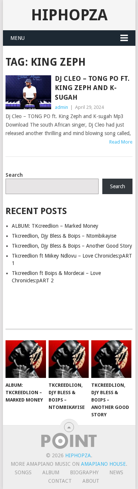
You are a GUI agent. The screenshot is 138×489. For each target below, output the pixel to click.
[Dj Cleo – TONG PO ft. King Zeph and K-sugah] (28, 92)
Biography (84, 472)
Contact (60, 481)
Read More (120, 142)
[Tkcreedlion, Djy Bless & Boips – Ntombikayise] (69, 359)
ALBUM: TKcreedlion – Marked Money (55, 226)
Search (14, 175)
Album (50, 472)
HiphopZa (69, 15)
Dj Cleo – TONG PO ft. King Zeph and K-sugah (92, 88)
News (116, 472)
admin (61, 107)
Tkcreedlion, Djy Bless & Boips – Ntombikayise (64, 236)
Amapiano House (103, 464)
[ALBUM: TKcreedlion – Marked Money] (26, 359)
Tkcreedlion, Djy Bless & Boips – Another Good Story (72, 246)
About (90, 481)
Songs (23, 472)
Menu (17, 38)
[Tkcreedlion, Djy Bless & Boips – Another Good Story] (111, 359)
